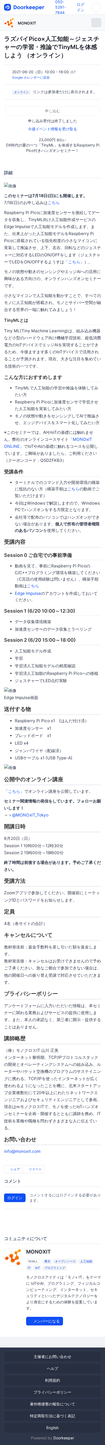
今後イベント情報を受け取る (52, 129)
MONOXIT (27, 23)
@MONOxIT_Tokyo (30, 815)
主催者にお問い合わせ (52, 1356)
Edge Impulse (28, 593)
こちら (54, 202)
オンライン (21, 92)
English (52, 1427)
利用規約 (52, 1380)
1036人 (33, 1261)
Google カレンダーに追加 (31, 77)
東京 (47, 1261)
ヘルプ (52, 1368)
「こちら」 (74, 261)
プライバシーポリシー (52, 1392)
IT (29, 1268)
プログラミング (54, 1268)
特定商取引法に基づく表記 (52, 1415)
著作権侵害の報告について (52, 1404)
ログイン (14, 1197)
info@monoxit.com (22, 1151)
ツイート (35, 1169)
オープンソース (65, 1261)
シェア (14, 1169)
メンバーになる (46, 1321)
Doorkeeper (63, 1438)
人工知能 (86, 1261)
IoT (37, 1268)
